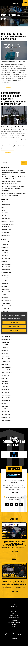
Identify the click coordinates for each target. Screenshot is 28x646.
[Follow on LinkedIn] (21, 504)
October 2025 (6, 269)
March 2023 (5, 356)
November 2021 (6, 398)
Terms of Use (8, 634)
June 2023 (5, 347)
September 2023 (7, 339)
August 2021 (5, 403)
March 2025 (5, 289)
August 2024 (5, 308)
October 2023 (6, 336)
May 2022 (5, 384)
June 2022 (5, 381)
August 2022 (5, 375)
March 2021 (5, 412)
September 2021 (7, 400)
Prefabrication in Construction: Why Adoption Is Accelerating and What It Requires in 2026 (13, 98)
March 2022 (5, 389)
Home (14, 602)
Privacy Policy (6, 633)
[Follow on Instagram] (11, 504)
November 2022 (6, 367)
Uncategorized (6, 235)
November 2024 (6, 300)
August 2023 (5, 342)
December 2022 (6, 364)
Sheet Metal (5, 232)
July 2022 (5, 378)
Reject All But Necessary (14, 326)
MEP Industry (6, 218)
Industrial (4, 216)
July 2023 (5, 345)
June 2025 (5, 281)
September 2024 (7, 306)
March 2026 (5, 255)
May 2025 (5, 283)
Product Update (6, 229)
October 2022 (6, 370)
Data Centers (6, 204)
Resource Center (14, 617)
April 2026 (5, 253)
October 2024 (6, 303)
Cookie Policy (21, 634)
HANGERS (5, 213)
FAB (3, 210)
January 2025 (6, 294)
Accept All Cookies (14, 330)
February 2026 (6, 258)
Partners (14, 620)
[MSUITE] (14, 3)
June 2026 (5, 247)
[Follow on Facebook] (7, 504)
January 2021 (6, 417)
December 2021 (6, 395)
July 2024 (5, 311)
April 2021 (5, 409)
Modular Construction (8, 221)
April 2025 (5, 286)
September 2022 (7, 372)
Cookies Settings (14, 322)
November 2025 (6, 267)
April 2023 (5, 353)
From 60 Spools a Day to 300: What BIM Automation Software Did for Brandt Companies (13, 188)
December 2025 (6, 264)
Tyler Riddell (22, 61)
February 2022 (6, 392)
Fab (14, 609)
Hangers (14, 606)
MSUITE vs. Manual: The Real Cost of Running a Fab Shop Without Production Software (13, 172)
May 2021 (5, 406)
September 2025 (7, 272)
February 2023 (6, 359)
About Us (14, 611)
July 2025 (5, 278)
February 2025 (6, 292)
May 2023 (5, 350)
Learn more (14, 551)
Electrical (4, 207)
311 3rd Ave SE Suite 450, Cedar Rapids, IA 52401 (15, 498)
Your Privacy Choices (20, 633)
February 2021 (6, 414)
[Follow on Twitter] (16, 504)
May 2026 (5, 250)
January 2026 (6, 261)
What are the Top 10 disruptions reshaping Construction (13, 36)
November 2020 (6, 420)
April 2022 (5, 386)
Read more (8, 87)
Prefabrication (6, 227)
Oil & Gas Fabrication (8, 224)
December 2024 (6, 297)
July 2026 (5, 244)
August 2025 (5, 275)
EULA (14, 634)
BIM (3, 202)
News (14, 626)
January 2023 (6, 361)
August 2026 (5, 242)
